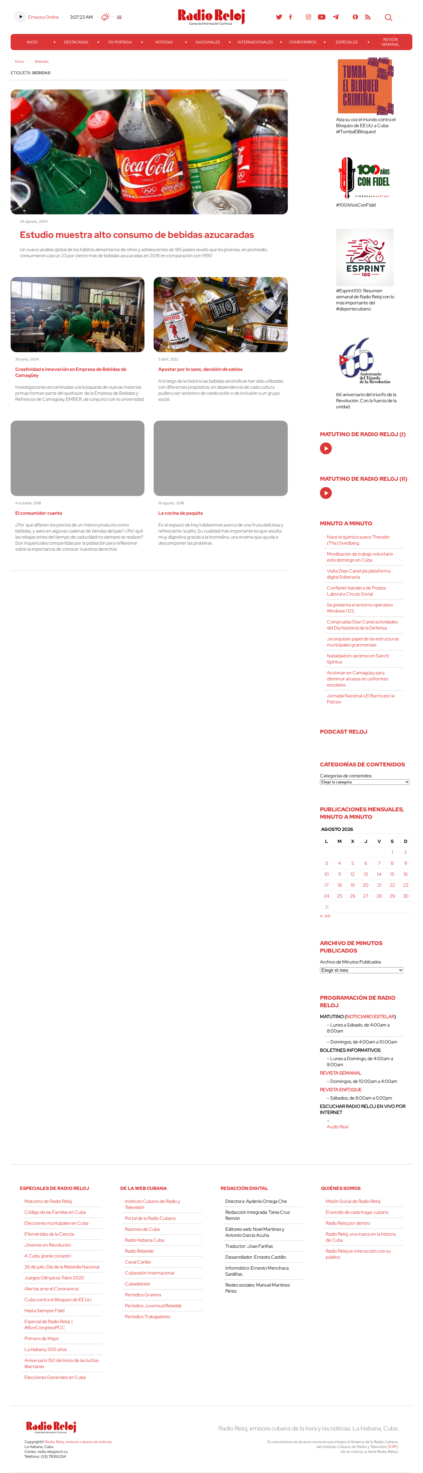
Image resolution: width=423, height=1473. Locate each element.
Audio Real (337, 1127)
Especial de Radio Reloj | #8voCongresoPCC (48, 1325)
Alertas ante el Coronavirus (51, 1289)
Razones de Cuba (142, 1229)
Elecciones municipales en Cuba (56, 1223)
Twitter (279, 17)
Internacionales (255, 42)
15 (392, 874)
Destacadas (76, 42)
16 (405, 874)
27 (365, 896)
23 (405, 885)
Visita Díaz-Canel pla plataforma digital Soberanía (358, 574)
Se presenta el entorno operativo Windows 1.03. (360, 608)
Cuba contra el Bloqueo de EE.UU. (58, 1300)
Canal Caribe (138, 1262)
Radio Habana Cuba (144, 1240)
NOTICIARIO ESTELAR (370, 1017)
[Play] (326, 449)
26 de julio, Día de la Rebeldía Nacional (61, 1267)
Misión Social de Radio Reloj (353, 1201)
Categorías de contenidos (345, 776)
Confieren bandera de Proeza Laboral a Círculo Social (356, 591)
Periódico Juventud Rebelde (153, 1306)
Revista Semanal (391, 42)
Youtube (322, 17)
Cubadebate (137, 1284)
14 (379, 874)
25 (339, 896)
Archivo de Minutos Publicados (350, 962)
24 (326, 896)
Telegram (336, 17)
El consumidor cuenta (38, 513)
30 (406, 896)
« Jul (325, 916)
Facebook (290, 17)
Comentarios (302, 42)
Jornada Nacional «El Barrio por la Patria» (361, 699)
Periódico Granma (143, 1295)
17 (327, 885)
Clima (105, 17)
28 (379, 896)
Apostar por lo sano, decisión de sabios (200, 369)
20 (366, 885)
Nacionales (208, 42)
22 (392, 885)
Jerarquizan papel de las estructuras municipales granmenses (363, 642)
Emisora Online (43, 17)
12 (352, 874)
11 (339, 874)
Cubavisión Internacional (149, 1273)
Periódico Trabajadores (147, 1317)
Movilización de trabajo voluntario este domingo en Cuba (360, 557)
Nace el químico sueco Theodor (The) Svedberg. (358, 540)
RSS (367, 17)
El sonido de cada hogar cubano (357, 1212)
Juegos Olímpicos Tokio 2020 (54, 1278)
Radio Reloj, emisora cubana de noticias (78, 1441)
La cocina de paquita (180, 513)
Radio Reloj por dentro (348, 1223)
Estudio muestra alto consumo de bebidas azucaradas (137, 234)
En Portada (120, 42)
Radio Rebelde (139, 1251)
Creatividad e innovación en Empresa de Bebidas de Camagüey (70, 372)
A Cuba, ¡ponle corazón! (47, 1256)
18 (340, 885)
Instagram (308, 17)
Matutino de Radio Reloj (48, 1201)
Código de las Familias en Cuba (55, 1212)
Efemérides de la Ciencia (49, 1234)
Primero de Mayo (41, 1338)
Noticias (164, 42)
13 (366, 874)
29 (392, 896)
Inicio (32, 42)
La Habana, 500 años (45, 1349)
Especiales (347, 42)
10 (326, 874)
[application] (326, 448)
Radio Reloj (211, 17)
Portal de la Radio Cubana (150, 1218)
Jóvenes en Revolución (47, 1245)
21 (379, 885)
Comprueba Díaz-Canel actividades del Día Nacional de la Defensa (362, 625)
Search (388, 17)
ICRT (393, 1446)
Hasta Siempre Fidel (44, 1311)
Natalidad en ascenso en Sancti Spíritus (358, 659)
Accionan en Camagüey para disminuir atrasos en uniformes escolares (357, 679)
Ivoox (355, 17)
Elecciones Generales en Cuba (55, 1377)
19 (352, 885)
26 (352, 896)
